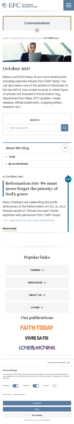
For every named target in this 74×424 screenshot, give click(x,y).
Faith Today (33, 220)
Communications (37, 23)
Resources (35, 282)
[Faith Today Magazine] (37, 327)
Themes (35, 270)
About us (35, 295)
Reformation (47, 220)
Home (5, 38)
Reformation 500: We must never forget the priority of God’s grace (31, 188)
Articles (36, 38)
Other (35, 307)
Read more (10, 228)
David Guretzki (17, 220)
